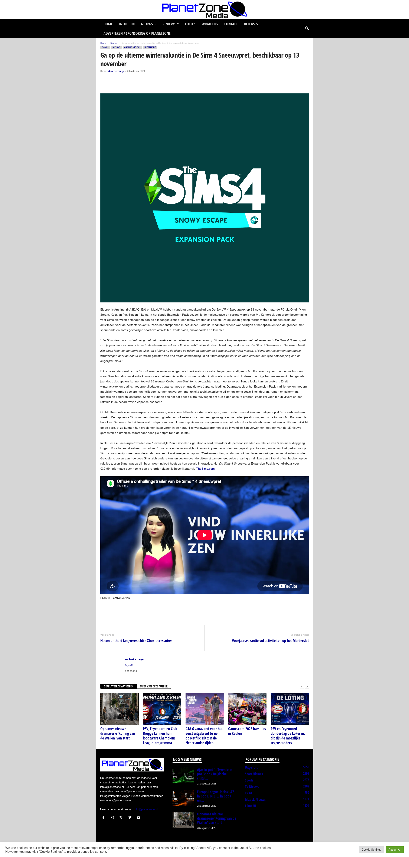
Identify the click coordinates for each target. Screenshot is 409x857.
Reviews (169, 23)
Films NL (250, 805)
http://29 (129, 665)
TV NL (248, 793)
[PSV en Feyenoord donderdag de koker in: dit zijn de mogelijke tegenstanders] (290, 709)
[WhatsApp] (124, 82)
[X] (114, 82)
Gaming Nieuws (132, 47)
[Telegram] (134, 82)
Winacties (210, 23)
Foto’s (190, 23)
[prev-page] (302, 686)
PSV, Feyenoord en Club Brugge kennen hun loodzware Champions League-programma (160, 735)
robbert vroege (115, 71)
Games (113, 42)
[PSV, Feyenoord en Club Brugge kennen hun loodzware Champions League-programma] (162, 709)
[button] (307, 28)
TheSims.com (205, 468)
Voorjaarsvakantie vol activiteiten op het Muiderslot (270, 640)
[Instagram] (113, 818)
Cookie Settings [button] (371, 849)
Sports (249, 780)
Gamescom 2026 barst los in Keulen (247, 731)
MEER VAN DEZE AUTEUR (154, 686)
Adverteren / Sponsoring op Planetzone (137, 33)
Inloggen (127, 23)
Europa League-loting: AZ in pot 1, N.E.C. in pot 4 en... (215, 796)
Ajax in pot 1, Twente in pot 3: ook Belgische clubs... (214, 774)
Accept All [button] (395, 849)
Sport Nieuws (254, 773)
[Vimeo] (130, 818)
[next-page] (307, 686)
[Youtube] (139, 818)
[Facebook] (104, 82)
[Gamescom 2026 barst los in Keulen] (247, 709)
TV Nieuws (252, 786)
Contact (231, 23)
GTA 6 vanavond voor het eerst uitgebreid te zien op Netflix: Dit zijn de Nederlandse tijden (204, 735)
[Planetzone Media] (204, 9)
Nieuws (147, 23)
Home (108, 23)
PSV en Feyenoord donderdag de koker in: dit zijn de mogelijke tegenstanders (288, 735)
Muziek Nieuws (255, 799)
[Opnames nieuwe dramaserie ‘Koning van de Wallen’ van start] (119, 709)
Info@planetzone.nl (146, 809)
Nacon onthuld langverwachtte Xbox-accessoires (136, 640)
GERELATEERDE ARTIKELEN (119, 686)
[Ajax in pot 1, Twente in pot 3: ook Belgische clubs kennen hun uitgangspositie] (183, 775)
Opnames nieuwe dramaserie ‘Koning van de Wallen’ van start (117, 733)
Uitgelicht (150, 47)
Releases (251, 23)
